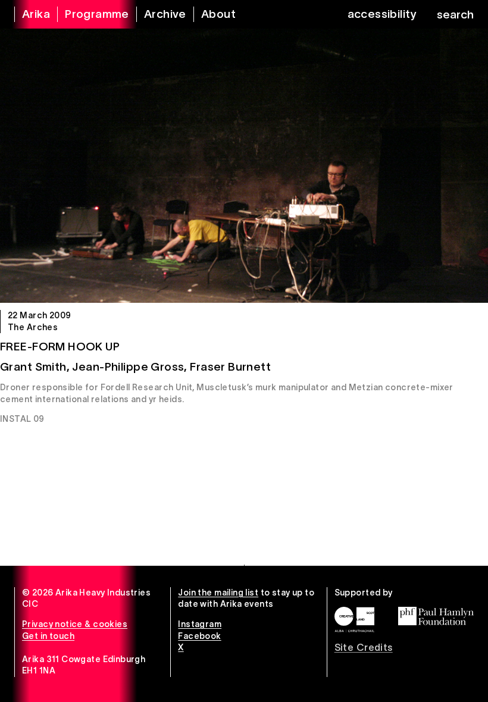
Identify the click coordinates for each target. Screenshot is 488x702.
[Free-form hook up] (244, 166)
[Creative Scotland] (354, 619)
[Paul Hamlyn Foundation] (436, 616)
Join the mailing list (218, 592)
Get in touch (48, 636)
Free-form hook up (60, 346)
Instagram (199, 624)
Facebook (199, 636)
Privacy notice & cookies (74, 624)
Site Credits (363, 647)
